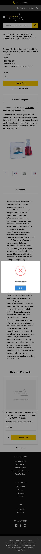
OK (20, 288)
